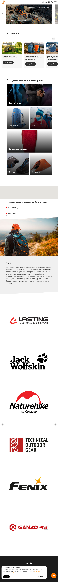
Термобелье (15, 103)
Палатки (36, 172)
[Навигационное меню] (55, 2)
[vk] (27, 563)
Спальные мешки (18, 149)
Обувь (12, 172)
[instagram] (31, 563)
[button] (43, 2)
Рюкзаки (13, 126)
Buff (34, 126)
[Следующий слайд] (55, 14)
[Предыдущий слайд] (2, 14)
